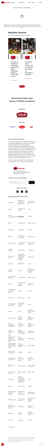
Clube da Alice (31, 257)
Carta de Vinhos (11, 243)
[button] (14, 80)
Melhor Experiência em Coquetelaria (21, 338)
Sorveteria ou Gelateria (31, 406)
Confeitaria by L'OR (21, 264)
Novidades (20, 352)
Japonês (10, 311)
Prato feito (30, 386)
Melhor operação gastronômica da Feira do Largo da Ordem (12, 345)
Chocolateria (30, 250)
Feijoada (20, 291)
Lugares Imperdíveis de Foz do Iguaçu (11, 325)
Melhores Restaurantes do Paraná (21, 345)
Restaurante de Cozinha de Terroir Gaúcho (21, 393)
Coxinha (20, 270)
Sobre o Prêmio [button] (31, 2)
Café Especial (21, 229)
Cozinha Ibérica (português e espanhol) (31, 271)
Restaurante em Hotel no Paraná (31, 393)
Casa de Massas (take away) (31, 243)
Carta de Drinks (31, 236)
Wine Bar (30, 420)
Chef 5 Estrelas (21, 250)
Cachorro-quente (31, 223)
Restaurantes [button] (21, 2)
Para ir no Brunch (22, 365)
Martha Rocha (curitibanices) (31, 332)
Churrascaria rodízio (11, 257)
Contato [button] (40, 2)
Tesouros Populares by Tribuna (31, 413)
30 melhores (11, 202)
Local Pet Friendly (12, 318)
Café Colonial (11, 229)
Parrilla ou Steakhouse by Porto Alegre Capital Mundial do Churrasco (21, 379)
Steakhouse (10, 413)
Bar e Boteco (21, 216)
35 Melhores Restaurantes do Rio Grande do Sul (21, 202)
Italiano (29, 304)
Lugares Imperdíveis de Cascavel (31, 318)
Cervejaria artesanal (10, 250)
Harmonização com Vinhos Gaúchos (21, 304)
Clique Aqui (21, 440)
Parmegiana (10, 379)
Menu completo (31, 345)
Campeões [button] (12, 2)
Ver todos (22, 86)
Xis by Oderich (11, 427)
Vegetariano (20, 420)
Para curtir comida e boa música (31, 359)
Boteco (9, 223)
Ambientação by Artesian (21, 209)
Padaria (29, 352)
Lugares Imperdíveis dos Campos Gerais (21, 332)
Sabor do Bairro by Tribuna (21, 400)
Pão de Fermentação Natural (21, 359)
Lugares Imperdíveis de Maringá (31, 325)
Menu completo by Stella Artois (11, 352)
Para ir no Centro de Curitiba (12, 372)
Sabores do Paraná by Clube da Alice (12, 406)
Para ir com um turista (11, 366)
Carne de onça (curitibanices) (21, 236)
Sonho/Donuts (21, 406)
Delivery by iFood (31, 277)
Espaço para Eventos (30, 284)
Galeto (29, 297)
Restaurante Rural (12, 399)
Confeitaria (10, 263)
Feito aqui (30, 291)
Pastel (29, 379)
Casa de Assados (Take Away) (21, 243)
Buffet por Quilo (21, 223)
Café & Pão (30, 229)
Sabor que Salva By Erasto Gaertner (31, 400)
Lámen (19, 311)
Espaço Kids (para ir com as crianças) (22, 284)
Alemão (10, 209)
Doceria (10, 284)
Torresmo (10, 420)
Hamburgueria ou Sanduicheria (12, 304)
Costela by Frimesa (10, 270)
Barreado (30, 216)
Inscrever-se (31, 182)
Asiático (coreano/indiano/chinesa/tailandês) (12, 216)
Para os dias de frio (31, 372)
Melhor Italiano (31, 338)
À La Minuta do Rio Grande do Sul (31, 203)
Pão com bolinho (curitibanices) (12, 359)
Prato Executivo (21, 386)
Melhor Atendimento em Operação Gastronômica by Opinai (12, 338)
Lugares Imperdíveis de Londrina (21, 325)
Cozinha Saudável (22, 277)
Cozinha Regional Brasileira (12, 277)
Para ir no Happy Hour (22, 372)
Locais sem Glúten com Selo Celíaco (31, 311)
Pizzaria (10, 386)
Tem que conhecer (20, 413)
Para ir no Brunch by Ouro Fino (32, 366)
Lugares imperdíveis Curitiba (20, 318)
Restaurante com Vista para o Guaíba (12, 393)
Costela (29, 263)
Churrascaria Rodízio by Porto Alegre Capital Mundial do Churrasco (21, 257)
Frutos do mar (21, 297)
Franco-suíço (11, 297)
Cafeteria (10, 236)
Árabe (29, 209)
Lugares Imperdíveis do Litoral (11, 332)
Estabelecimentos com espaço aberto (12, 291)
